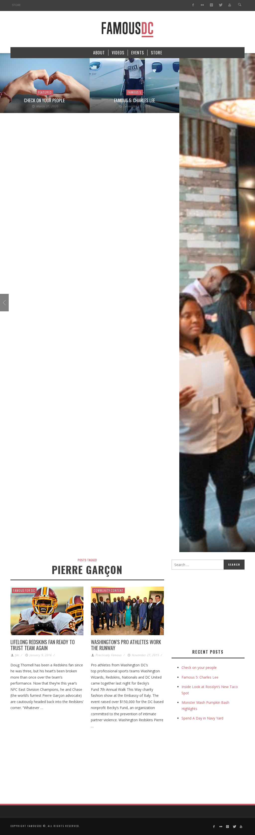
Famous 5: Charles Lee (134, 100)
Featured (45, 92)
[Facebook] (193, 5)
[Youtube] (229, 5)
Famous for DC (24, 590)
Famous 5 (134, 92)
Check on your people (45, 100)
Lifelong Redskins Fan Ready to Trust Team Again (42, 645)
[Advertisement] (213, 608)
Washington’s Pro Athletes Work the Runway (126, 645)
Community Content (108, 590)
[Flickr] (202, 5)
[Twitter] (220, 5)
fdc (17, 655)
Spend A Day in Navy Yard (202, 718)
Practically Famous (109, 655)
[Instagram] (211, 5)
